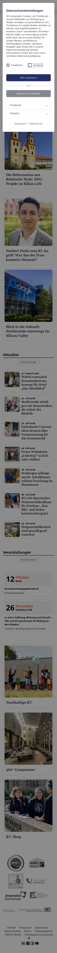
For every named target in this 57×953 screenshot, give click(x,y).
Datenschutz (36, 129)
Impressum (20, 129)
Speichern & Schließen (28, 93)
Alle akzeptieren (28, 77)
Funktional (16, 65)
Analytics (37, 65)
